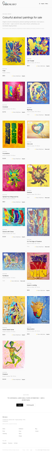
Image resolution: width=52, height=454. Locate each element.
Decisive (29, 192)
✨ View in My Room (16, 76)
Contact (36, 431)
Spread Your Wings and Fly (10, 196)
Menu (46, 3)
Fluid (4, 70)
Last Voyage (30, 60)
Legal (31, 449)
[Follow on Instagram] (39, 3)
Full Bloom (6, 275)
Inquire (42, 3)
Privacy (24, 449)
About (20, 433)
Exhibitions (21, 428)
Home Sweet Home (8, 329)
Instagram (5, 443)
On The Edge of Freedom (34, 241)
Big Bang (29, 109)
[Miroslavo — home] (9, 3)
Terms (27, 449)
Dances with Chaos (8, 231)
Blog (36, 428)
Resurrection (30, 329)
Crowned (5, 107)
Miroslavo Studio (46, 449)
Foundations (6, 153)
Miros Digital (40, 449)
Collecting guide (30, 405)
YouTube (16, 443)
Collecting (5, 433)
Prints (4, 431)
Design (20, 435)
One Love (30, 144)
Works (4, 428)
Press (20, 431)
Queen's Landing (32, 285)
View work (47, 114)
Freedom (5, 374)
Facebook (10, 443)
